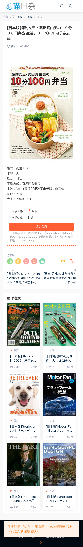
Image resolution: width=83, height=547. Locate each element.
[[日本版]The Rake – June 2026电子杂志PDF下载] (23, 464)
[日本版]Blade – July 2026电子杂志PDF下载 (23, 359)
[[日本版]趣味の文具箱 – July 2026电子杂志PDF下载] (59, 324)
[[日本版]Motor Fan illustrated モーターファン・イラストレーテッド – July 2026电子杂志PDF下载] (59, 394)
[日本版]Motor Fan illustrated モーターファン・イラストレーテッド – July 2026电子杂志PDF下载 (59, 429)
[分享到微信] (10, 261)
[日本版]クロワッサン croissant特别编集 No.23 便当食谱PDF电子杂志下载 (24, 278)
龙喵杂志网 (20, 6)
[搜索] (62, 6)
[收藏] (63, 261)
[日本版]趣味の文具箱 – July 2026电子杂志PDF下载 (59, 359)
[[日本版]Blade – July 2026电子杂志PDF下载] (23, 324)
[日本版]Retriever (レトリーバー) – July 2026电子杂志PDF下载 (23, 429)
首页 (13, 46)
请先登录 (41, 226)
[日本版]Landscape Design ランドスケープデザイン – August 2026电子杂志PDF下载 (59, 499)
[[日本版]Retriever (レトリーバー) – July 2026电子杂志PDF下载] (23, 394)
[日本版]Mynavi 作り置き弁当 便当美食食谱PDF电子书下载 (60, 278)
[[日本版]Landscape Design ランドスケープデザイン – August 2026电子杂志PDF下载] (59, 464)
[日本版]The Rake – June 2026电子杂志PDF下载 (23, 499)
